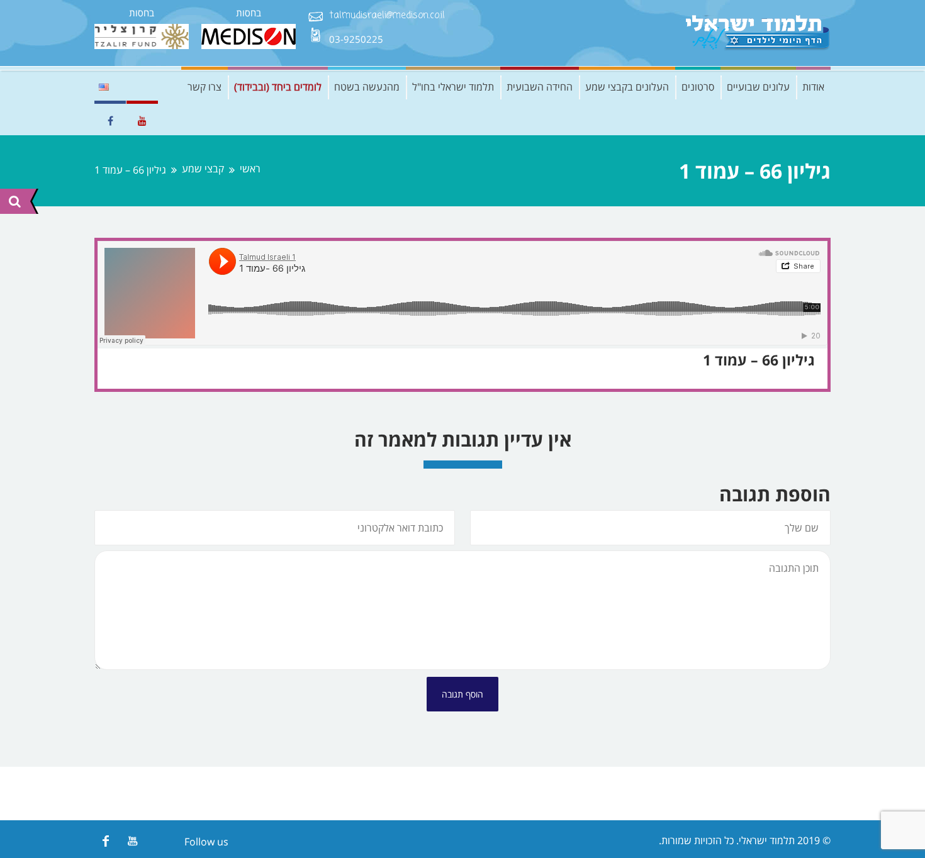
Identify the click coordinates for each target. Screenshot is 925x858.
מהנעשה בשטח (367, 87)
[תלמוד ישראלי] (758, 33)
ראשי (250, 169)
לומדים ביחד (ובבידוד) (278, 87)
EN (103, 87)
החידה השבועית (540, 87)
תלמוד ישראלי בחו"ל (453, 87)
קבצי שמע (203, 169)
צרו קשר (204, 87)
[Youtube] (132, 841)
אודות (813, 87)
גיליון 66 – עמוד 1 (759, 360)
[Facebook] (105, 841)
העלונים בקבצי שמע (627, 87)
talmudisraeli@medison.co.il (387, 16)
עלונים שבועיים (758, 87)
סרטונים (697, 87)
